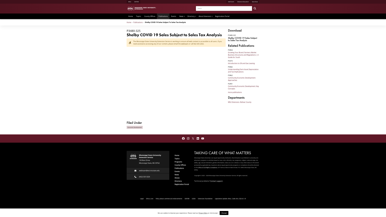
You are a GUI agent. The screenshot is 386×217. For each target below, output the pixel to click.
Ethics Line (149, 199)
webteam (184, 44)
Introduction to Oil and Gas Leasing (241, 63)
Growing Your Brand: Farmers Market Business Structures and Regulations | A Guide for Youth (243, 54)
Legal (142, 199)
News (181, 16)
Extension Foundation (205, 199)
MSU (129, 2)
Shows (177, 178)
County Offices (149, 16)
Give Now (255, 2)
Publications (163, 16)
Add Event (231, 2)
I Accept (224, 213)
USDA (194, 199)
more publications (235, 92)
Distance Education (243, 2)
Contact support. (216, 181)
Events (173, 16)
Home (130, 16)
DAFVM (136, 2)
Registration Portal (222, 16)
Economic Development (135, 127)
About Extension (205, 16)
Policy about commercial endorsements (169, 199)
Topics (138, 16)
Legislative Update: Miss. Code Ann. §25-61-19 (230, 199)
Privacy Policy (203, 213)
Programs (178, 162)
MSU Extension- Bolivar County (239, 102)
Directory (191, 16)
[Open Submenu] (184, 16)
